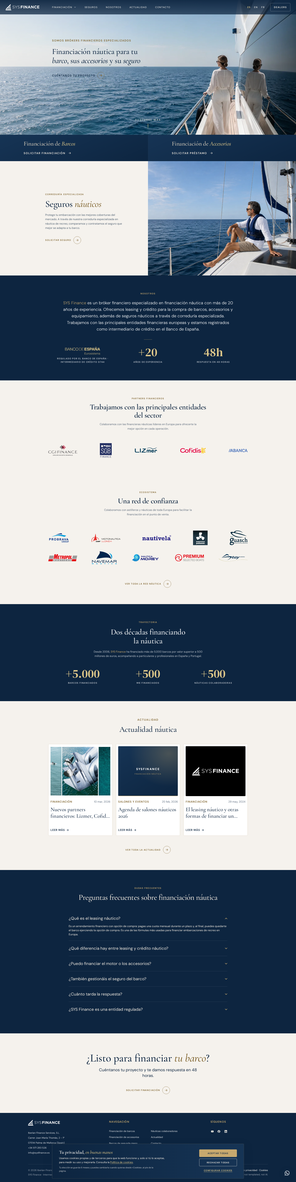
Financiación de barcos (122, 1131)
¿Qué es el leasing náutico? (94, 918)
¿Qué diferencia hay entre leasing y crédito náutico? (118, 948)
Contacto (163, 7)
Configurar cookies (218, 1170)
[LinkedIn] (226, 1131)
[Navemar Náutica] (104, 557)
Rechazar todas (218, 1162)
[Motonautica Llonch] (105, 538)
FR (263, 7)
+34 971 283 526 (37, 1147)
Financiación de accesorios (124, 1137)
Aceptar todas (218, 1153)
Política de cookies (121, 1162)
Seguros (91, 7)
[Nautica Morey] (146, 558)
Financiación (62, 7)
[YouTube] (212, 1131)
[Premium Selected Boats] (189, 557)
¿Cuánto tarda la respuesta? (95, 994)
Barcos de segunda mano (123, 1143)
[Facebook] (219, 1131)
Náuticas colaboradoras (164, 1131)
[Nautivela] (156, 537)
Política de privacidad (245, 1170)
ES (249, 7)
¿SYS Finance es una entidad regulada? (106, 1009)
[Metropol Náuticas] (62, 557)
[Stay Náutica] (233, 557)
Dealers (280, 7)
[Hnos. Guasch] (239, 538)
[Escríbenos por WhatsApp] (287, 1173)
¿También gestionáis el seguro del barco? (107, 978)
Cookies (263, 1170)
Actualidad (138, 7)
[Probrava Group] (59, 538)
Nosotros (113, 7)
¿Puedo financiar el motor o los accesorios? (110, 963)
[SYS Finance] (22, 7)
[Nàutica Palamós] (200, 538)
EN (256, 7)
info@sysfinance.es (39, 1152)
